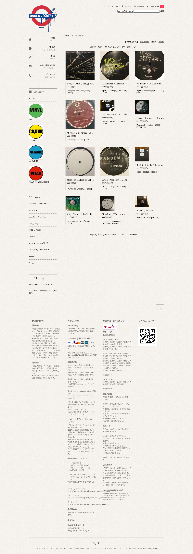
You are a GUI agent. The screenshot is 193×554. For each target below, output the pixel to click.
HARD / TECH (78, 36)
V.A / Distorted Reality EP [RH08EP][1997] (88, 214)
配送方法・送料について (114, 548)
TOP (67, 36)
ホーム (37, 548)
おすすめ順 (144, 42)
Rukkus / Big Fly (144, 210)
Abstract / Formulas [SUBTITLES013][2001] (89, 132)
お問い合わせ (61, 548)
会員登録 (140, 6)
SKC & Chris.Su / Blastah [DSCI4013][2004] (158, 165)
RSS (149, 548)
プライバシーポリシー (76, 548)
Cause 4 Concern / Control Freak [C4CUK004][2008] (129, 180)
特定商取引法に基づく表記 (136, 548)
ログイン (127, 6)
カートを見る (156, 6)
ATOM (155, 548)
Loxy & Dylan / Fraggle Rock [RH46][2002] (89, 83)
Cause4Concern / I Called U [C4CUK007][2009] (126, 114)
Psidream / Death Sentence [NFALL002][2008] (160, 83)
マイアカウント (113, 6)
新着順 (161, 42)
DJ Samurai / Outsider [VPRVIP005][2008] (123, 83)
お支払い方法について (94, 548)
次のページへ (132, 47)
